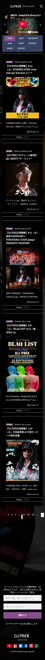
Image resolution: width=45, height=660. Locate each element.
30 (33, 515)
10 (23, 515)
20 (28, 515)
